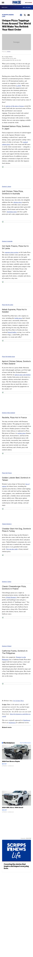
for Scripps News (18, 701)
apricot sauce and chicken (23, 375)
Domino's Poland (6, 646)
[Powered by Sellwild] (28, 838)
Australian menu (12, 212)
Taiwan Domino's (7, 524)
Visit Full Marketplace (25, 742)
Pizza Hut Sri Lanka (7, 304)
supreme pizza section (11, 252)
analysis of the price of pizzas (15, 106)
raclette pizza (21, 433)
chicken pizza (17, 202)
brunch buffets (12, 332)
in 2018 (18, 86)
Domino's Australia (7, 241)
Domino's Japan (6, 186)
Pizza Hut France (7, 473)
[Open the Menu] (2, 2)
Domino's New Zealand (8, 412)
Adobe (8, 51)
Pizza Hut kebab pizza (8, 356)
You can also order (12, 549)
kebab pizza (18, 318)
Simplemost (26, 720)
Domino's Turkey (6, 581)
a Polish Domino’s (11, 597)
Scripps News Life (8, 15)
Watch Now (28, 2)
